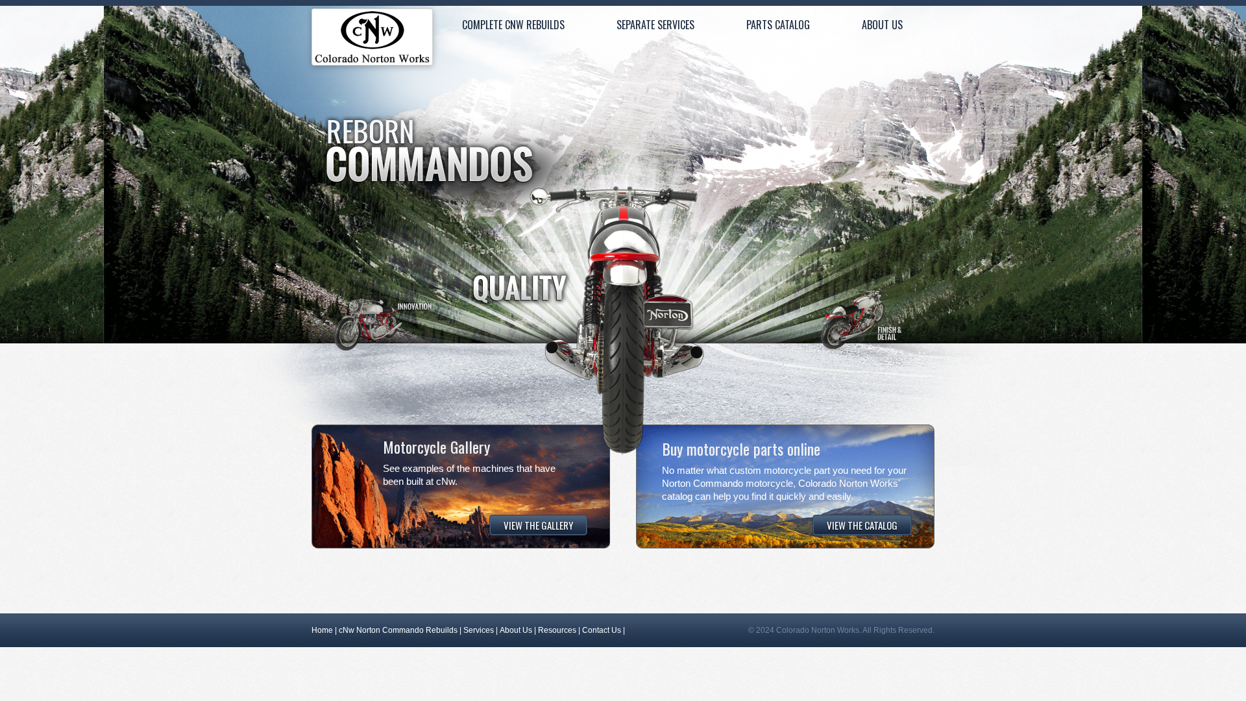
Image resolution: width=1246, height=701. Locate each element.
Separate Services (655, 24)
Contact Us (601, 630)
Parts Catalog (778, 24)
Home (372, 40)
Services (478, 630)
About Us (882, 24)
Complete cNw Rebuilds (513, 24)
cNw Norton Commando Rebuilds (398, 630)
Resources (557, 630)
